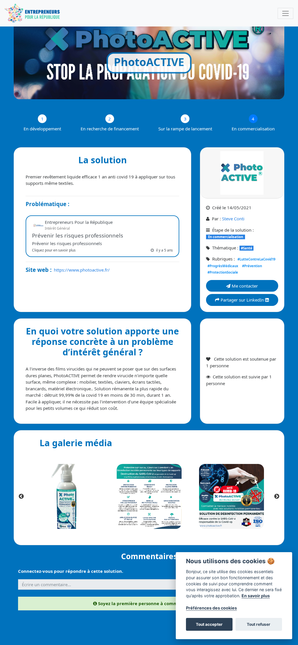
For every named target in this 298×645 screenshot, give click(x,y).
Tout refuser (258, 624)
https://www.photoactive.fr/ (82, 270)
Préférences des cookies (211, 607)
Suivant (277, 496)
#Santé (246, 248)
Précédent (21, 496)
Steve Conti (233, 219)
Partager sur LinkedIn (242, 300)
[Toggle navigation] (285, 13)
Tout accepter (209, 624)
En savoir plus (256, 595)
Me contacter (244, 286)
